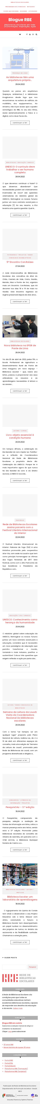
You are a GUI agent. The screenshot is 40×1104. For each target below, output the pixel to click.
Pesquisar (32, 967)
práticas (20, 892)
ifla (21, 615)
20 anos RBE (8, 1044)
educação (22, 162)
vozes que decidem (10, 11)
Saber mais (17, 1008)
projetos (22, 255)
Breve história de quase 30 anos (17, 1047)
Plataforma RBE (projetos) (15, 1071)
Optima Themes (27, 1100)
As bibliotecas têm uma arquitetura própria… (20, 79)
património (12, 255)
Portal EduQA (10, 1066)
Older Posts (10, 958)
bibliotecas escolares (20, 2)
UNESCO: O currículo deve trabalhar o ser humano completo (20, 169)
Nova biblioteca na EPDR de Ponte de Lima (20, 347)
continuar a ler (20, 123)
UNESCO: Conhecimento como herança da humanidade (20, 621)
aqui (10, 1031)
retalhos (31, 7)
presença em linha (20, 73)
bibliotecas (11, 162)
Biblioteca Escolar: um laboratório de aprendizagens (20, 898)
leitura (16, 431)
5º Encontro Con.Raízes (20, 262)
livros (24, 431)
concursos (14, 800)
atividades (33, 11)
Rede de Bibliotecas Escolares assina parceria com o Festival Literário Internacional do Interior (20, 529)
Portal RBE (9, 1060)
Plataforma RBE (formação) (16, 1068)
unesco (31, 162)
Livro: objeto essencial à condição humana (20, 436)
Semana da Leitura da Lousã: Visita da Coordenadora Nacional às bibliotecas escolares (20, 716)
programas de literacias (15, 7)
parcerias (20, 520)
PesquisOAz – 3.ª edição (20, 807)
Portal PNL (9, 1063)
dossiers (23, 11)
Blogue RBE (20, 20)
